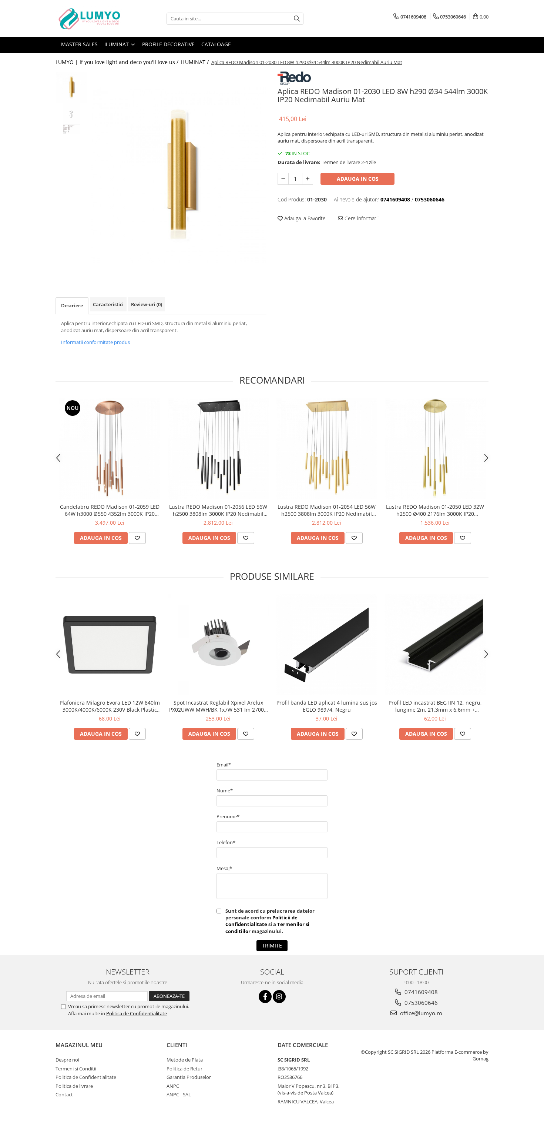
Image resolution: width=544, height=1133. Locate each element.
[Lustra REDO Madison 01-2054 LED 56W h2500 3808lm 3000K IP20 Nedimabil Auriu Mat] (326, 448)
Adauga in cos (358, 178)
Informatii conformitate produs (95, 342)
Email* (223, 764)
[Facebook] (265, 996)
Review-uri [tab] (146, 304)
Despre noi (67, 1059)
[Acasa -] (93, 18)
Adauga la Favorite (304, 218)
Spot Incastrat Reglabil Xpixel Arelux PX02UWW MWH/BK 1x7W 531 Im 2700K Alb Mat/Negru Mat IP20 (218, 706)
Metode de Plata (185, 1059)
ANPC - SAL (179, 1094)
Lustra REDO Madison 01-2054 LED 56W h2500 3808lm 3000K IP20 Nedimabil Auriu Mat (327, 510)
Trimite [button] (272, 945)
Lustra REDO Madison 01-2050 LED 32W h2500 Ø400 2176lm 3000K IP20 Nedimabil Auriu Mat (435, 510)
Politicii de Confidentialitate (261, 921)
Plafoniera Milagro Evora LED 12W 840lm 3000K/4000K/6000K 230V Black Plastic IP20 (110, 706)
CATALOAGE (216, 44)
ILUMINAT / (195, 62)
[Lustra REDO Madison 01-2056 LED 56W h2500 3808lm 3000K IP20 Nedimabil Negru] (218, 448)
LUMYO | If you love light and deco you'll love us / (118, 62)
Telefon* (225, 842)
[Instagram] (279, 996)
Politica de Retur (184, 1068)
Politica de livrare (74, 1086)
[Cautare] (296, 19)
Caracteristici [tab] (108, 304)
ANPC (173, 1086)
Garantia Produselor (189, 1077)
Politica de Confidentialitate (136, 1013)
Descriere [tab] (72, 305)
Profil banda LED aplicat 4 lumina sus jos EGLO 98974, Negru (326, 706)
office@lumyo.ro (420, 1013)
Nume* (224, 790)
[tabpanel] (178, 175)
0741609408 (420, 992)
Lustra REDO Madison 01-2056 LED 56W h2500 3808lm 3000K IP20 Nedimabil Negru (218, 510)
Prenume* (227, 816)
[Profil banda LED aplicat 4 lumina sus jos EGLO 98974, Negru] (326, 644)
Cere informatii (361, 218)
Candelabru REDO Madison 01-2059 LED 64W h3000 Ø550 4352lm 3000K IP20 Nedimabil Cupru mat (109, 510)
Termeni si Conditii (76, 1068)
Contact (64, 1094)
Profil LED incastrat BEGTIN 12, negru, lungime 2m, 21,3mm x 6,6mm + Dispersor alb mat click (435, 706)
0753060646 (420, 1002)
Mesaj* (224, 868)
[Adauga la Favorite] (137, 538)
